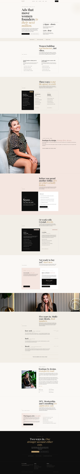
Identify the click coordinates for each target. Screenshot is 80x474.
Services (33, 1)
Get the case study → (46, 286)
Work (43, 1)
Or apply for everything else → (44, 208)
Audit (37, 1)
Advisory (40, 1)
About (46, 1)
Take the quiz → (26, 286)
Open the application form (28, 424)
